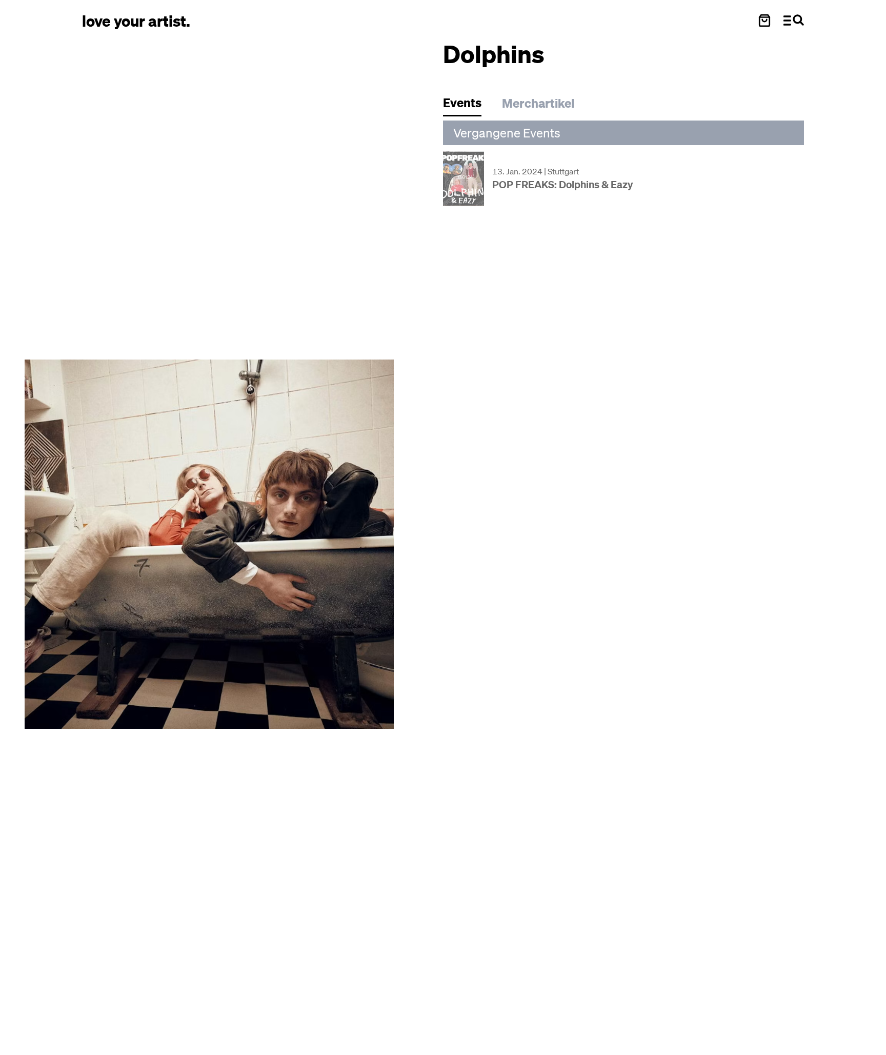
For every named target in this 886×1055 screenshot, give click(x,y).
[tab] (467, 105)
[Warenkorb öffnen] (764, 20)
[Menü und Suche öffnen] (793, 20)
